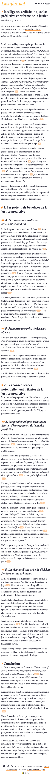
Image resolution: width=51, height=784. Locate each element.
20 (21, 527)
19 (41, 511)
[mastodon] (3, 766)
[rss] (11, 766)
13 (12, 351)
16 (21, 475)
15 (13, 444)
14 (36, 369)
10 (14, 273)
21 (45, 531)
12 (38, 311)
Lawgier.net (13, 3)
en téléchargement (20, 36)
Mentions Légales (38, 770)
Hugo (29, 770)
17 (4, 478)
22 (8, 561)
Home (38, 3)
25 (36, 674)
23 (8, 585)
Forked (14, 770)
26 (4, 711)
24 (18, 624)
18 (42, 503)
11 (9, 293)
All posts (45, 3)
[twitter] (7, 766)
